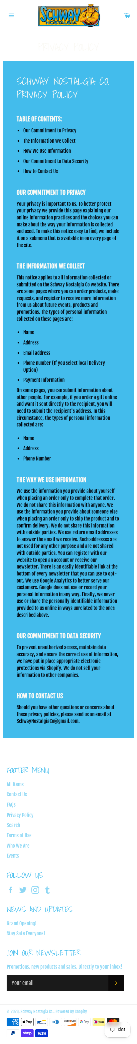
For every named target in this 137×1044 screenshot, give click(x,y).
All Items (15, 784)
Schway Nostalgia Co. (37, 1011)
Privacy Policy (20, 815)
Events (13, 856)
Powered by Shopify (71, 1011)
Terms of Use (19, 835)
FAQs (11, 805)
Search (13, 825)
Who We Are (18, 846)
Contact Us (17, 794)
